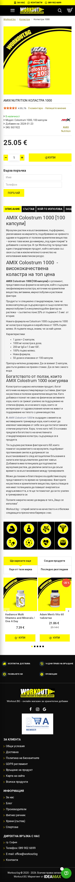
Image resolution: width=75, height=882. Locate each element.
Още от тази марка (20, 569)
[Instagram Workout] (37, 709)
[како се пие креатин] (63, 528)
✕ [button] (62, 869)
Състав (28, 209)
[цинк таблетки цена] (63, 542)
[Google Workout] (44, 709)
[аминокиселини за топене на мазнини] (46, 528)
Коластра (24, 19)
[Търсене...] (60, 10)
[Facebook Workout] (30, 709)
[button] (6, 611)
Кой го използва (50, 209)
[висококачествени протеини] (12, 528)
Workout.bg (9, 19)
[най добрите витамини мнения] (12, 542)
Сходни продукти (54, 560)
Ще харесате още (20, 560)
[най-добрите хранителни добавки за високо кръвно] (46, 542)
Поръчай (14, 193)
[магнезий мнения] (29, 542)
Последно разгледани (54, 569)
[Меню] (12, 10)
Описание (12, 209)
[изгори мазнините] (29, 528)
